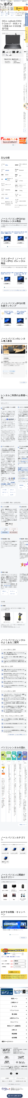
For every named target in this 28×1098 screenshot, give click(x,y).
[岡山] (25, 564)
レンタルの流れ (2, 8)
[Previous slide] (2, 319)
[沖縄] (21, 566)
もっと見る (23, 382)
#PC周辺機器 (12, 371)
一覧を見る (23, 937)
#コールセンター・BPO (6, 373)
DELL (6, 165)
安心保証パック (24, 478)
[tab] (7, 246)
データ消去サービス (4, 492)
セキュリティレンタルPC (12, 492)
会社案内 (7, 1078)
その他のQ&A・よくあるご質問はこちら (16, 734)
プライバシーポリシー (21, 1078)
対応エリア (4, 592)
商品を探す (0, 8)
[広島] (24, 564)
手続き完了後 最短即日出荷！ (11, 59)
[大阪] (26, 564)
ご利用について (5, 8)
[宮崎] (22, 564)
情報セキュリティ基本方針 (7, 1081)
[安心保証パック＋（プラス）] (14, 140)
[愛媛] (24, 565)
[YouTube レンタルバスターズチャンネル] (16, 1073)
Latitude (7, 170)
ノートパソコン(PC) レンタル (8, 14)
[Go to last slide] (2, 238)
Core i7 (7, 198)
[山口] (23, 564)
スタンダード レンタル (13, 14)
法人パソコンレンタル (3, 14)
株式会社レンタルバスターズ (15, 1084)
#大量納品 (12, 373)
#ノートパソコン (6, 371)
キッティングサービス (12, 592)
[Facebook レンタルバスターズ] (11, 1073)
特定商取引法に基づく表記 (21, 1081)
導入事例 (3, 8)
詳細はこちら (22, 824)
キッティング (7, 585)
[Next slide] (26, 238)
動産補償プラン (21, 486)
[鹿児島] (22, 565)
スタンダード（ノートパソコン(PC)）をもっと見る (14, 290)
